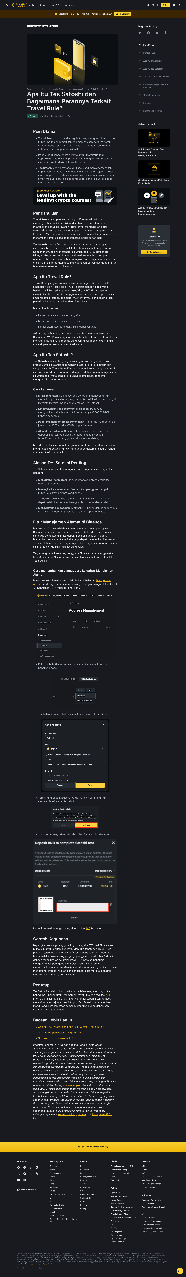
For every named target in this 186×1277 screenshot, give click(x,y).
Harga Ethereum (117, 1203)
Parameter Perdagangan (151, 1221)
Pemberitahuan (56, 1208)
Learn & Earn (116, 1193)
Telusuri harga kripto (119, 1196)
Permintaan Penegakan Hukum (154, 1228)
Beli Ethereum (116, 1235)
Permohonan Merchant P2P (122, 1166)
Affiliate (144, 1166)
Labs (113, 1177)
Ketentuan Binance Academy (61, 1264)
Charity (83, 1208)
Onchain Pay (116, 1180)
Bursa (82, 1166)
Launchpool (85, 1191)
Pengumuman (55, 1173)
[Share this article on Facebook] (148, 32)
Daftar (165, 5)
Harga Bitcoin (116, 1200)
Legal (52, 1184)
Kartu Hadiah (85, 1187)
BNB (143, 1173)
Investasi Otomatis (88, 1194)
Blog (52, 1198)
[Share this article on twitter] (139, 32)
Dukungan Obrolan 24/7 (151, 1200)
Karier (52, 1170)
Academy (84, 1184)
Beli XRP (114, 1228)
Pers (52, 1180)
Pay (82, 1173)
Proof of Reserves (148, 1187)
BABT (82, 1201)
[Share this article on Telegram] (156, 32)
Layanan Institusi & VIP (120, 1173)
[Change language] (174, 5)
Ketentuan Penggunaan (25, 1264)
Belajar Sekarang (123, 14)
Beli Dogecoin (116, 1232)
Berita (52, 1177)
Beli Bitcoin (115, 1221)
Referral (144, 1170)
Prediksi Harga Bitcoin (120, 1210)
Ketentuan (54, 1187)
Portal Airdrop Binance (150, 1225)
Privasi (52, 1191)
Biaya (143, 1210)
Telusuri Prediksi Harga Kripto (123, 1207)
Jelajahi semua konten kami (91, 1146)
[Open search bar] (147, 5)
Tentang (53, 1166)
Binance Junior (86, 1180)
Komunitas (54, 1201)
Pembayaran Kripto (88, 1177)
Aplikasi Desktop (57, 1215)
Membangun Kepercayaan (61, 1194)
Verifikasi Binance (148, 1217)
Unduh (52, 1212)
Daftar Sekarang (154, 252)
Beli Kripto (84, 1170)
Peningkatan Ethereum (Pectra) (124, 1217)
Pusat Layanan (147, 1203)
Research (84, 1205)
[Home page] (19, 5)
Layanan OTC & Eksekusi (151, 1177)
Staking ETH (85, 1198)
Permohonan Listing (119, 1170)
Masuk (155, 5)
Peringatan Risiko (57, 1205)
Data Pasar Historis (149, 1180)
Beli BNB (114, 1225)
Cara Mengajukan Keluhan (152, 1232)
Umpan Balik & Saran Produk (153, 1207)
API (142, 1214)
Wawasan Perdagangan (151, 1184)
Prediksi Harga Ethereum (121, 1214)
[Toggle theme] (180, 5)
